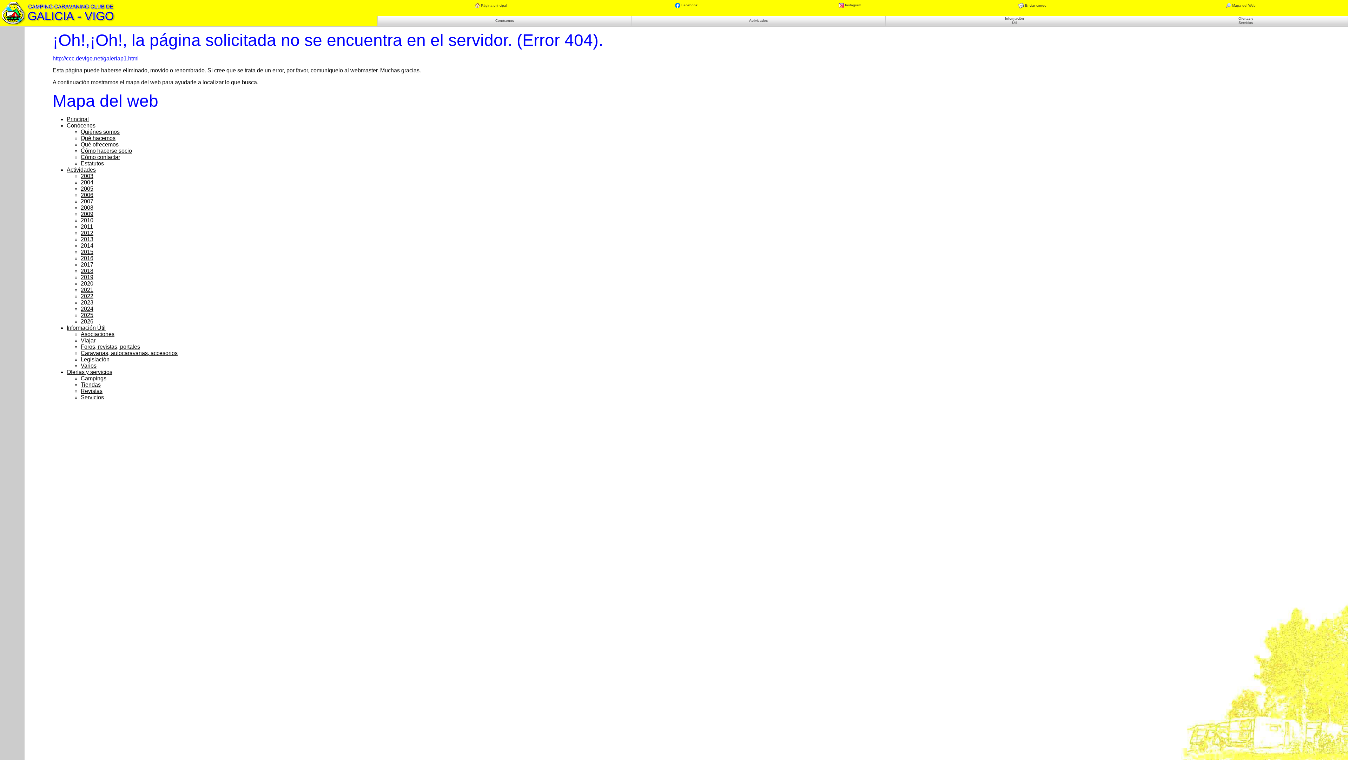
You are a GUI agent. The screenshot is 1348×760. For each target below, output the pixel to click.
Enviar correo (1035, 5)
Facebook (689, 5)
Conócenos (504, 20)
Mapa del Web (1243, 5)
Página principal (493, 5)
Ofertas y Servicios (1245, 21)
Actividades (758, 20)
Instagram (852, 5)
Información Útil (1014, 21)
